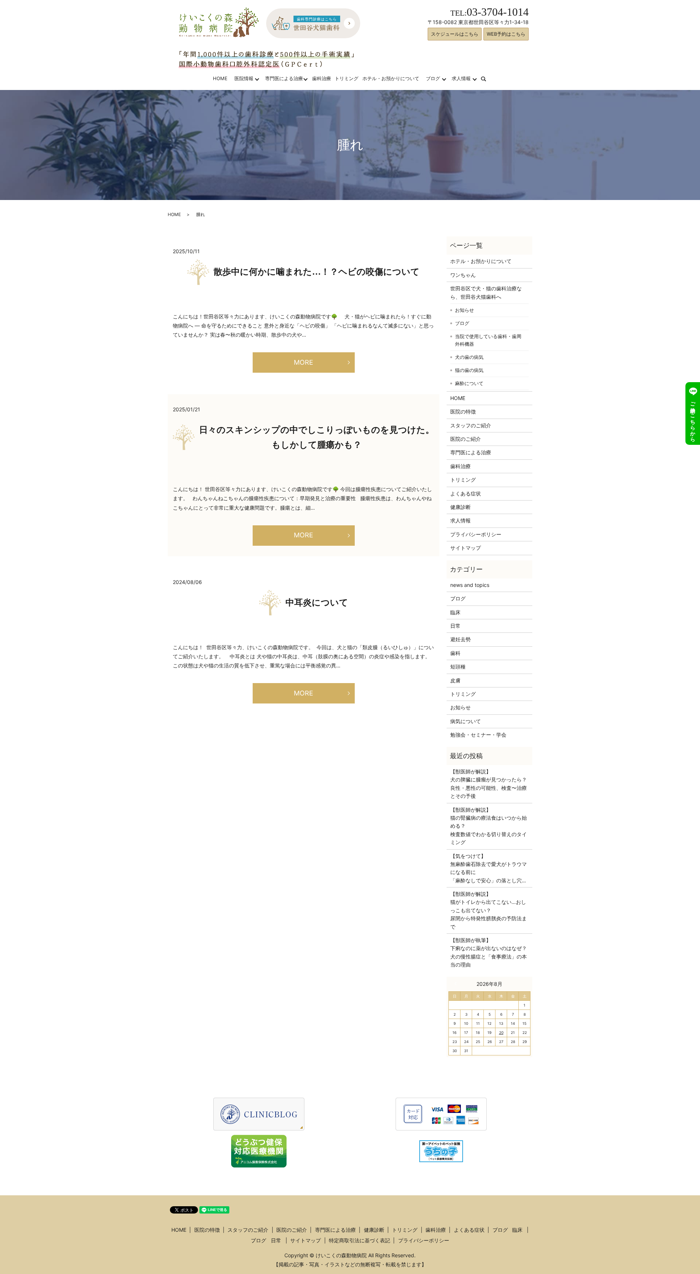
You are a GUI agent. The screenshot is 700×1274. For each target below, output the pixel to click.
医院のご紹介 (465, 439)
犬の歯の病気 (469, 357)
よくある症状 (465, 493)
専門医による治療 (284, 78)
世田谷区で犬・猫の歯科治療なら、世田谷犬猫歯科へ (486, 292)
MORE (303, 362)
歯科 (455, 653)
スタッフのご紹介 (470, 425)
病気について (465, 721)
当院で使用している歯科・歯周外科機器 (488, 340)
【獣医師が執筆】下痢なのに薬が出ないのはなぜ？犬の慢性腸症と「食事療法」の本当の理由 (488, 952)
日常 (455, 626)
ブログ (433, 78)
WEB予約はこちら (506, 34)
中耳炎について (316, 602)
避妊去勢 (460, 639)
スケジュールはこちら (454, 34)
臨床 (455, 612)
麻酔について (469, 383)
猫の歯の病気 (469, 370)
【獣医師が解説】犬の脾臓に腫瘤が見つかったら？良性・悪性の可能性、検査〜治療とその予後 (488, 783)
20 (501, 1032)
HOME (220, 78)
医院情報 (243, 78)
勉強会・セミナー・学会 (478, 735)
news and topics (469, 585)
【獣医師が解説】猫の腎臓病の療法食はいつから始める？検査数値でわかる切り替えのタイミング (488, 826)
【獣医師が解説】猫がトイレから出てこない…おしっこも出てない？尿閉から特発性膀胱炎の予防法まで (488, 910)
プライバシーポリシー (475, 534)
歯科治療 (321, 78)
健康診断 (460, 507)
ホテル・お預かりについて (390, 78)
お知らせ (464, 310)
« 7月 (457, 983)
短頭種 (458, 666)
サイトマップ (465, 548)
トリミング (346, 78)
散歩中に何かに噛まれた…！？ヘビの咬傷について (317, 272)
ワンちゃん (463, 275)
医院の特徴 (463, 411)
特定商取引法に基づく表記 (359, 1240)
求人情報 (461, 78)
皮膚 (455, 680)
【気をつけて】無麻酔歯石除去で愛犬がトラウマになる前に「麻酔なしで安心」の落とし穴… (488, 868)
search (488, 78)
